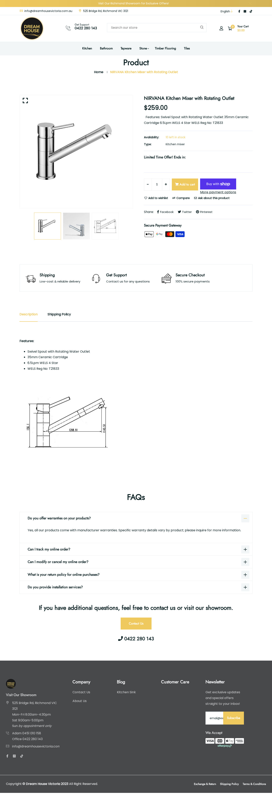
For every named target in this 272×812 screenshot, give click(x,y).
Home (98, 72)
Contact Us (136, 623)
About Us (79, 701)
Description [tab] (29, 314)
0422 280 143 (86, 28)
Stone (143, 48)
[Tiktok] (250, 11)
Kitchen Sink (126, 692)
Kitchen (87, 48)
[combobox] (156, 27)
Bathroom (106, 48)
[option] (76, 151)
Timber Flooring (165, 48)
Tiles (187, 48)
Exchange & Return (205, 784)
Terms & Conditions (254, 784)
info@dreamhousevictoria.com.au (48, 11)
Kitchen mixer (175, 144)
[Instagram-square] (245, 11)
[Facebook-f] (239, 11)
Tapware (126, 48)
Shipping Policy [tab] (59, 314)
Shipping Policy (229, 784)
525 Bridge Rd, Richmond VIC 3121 (105, 11)
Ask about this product (213, 198)
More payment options (218, 192)
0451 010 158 (31, 733)
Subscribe (233, 718)
